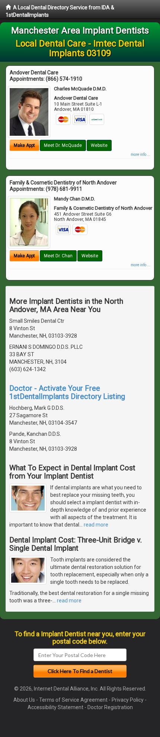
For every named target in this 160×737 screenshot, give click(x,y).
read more (96, 525)
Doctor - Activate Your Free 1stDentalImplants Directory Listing (67, 392)
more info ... (140, 154)
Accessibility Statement (55, 707)
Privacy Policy (128, 700)
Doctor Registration (110, 707)
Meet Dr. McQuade (63, 145)
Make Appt (24, 145)
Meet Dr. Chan (58, 255)
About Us (24, 700)
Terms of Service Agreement (73, 700)
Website (99, 145)
